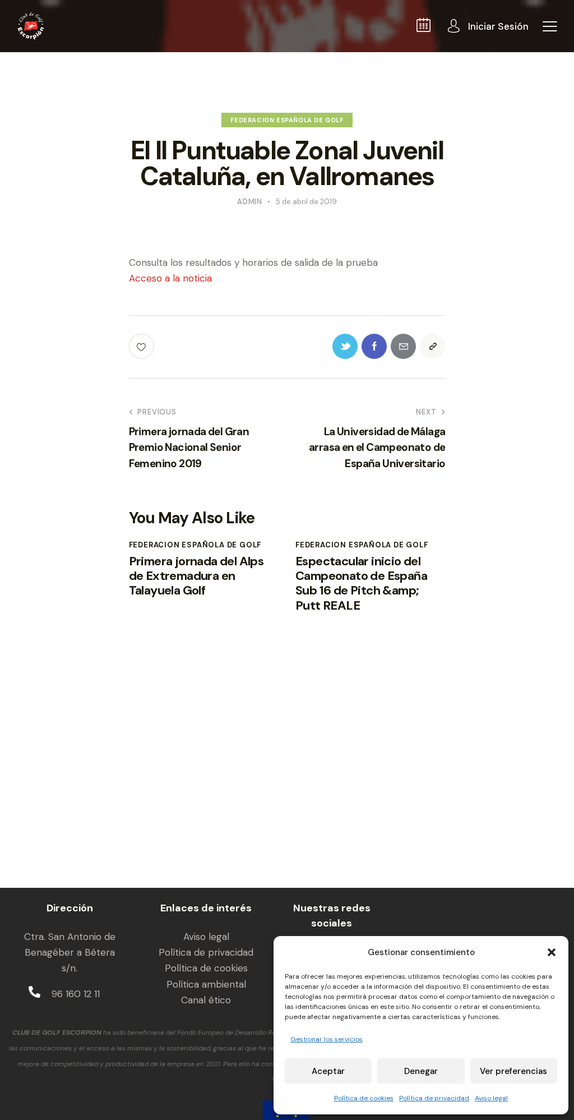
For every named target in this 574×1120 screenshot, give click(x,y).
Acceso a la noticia (170, 278)
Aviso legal (491, 1098)
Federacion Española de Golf (286, 120)
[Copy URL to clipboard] (432, 346)
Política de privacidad (434, 1098)
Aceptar (328, 1071)
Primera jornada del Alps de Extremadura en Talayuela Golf (196, 576)
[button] (551, 952)
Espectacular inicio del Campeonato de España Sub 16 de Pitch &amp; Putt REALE (361, 584)
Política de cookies (364, 1098)
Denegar (421, 1071)
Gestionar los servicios (326, 1039)
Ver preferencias (513, 1071)
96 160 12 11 (76, 994)
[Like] (142, 346)
